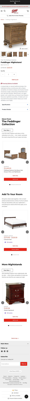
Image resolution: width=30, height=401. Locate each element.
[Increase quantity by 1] (14, 74)
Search (5, 376)
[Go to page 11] (21, 325)
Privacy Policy (16, 379)
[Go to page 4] (13, 184)
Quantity (3, 71)
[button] (3, 54)
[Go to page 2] (9, 325)
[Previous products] (2, 162)
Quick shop (15, 175)
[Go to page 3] (12, 184)
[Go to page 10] (20, 325)
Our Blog (25, 383)
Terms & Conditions (7, 378)
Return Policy (8, 379)
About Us (10, 376)
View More (6, 130)
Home (2, 19)
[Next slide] (28, 54)
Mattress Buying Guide (14, 381)
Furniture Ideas (22, 378)
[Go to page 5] (13, 325)
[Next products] (27, 162)
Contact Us (16, 376)
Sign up (24, 364)
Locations (23, 376)
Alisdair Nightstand (9, 310)
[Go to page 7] (17, 184)
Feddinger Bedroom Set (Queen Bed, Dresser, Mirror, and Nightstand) (13, 171)
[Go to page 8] (17, 325)
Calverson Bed (7, 239)
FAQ (22, 379)
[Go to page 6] (16, 184)
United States (14, 371)
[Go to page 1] (9, 184)
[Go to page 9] (20, 184)
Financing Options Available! (10, 83)
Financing (15, 378)
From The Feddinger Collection (8, 60)
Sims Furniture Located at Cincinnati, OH (12, 383)
